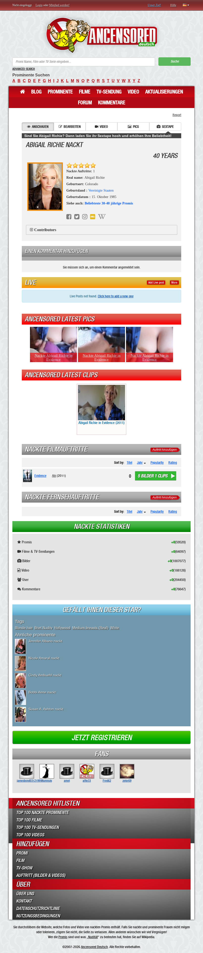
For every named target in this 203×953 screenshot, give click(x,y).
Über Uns (25, 893)
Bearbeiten (72, 127)
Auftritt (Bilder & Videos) (40, 875)
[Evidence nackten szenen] (28, 476)
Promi (21, 853)
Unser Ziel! (154, 5)
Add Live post (156, 282)
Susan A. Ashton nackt (45, 709)
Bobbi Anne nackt (42, 692)
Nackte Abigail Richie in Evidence (54, 357)
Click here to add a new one (115, 296)
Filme (84, 91)
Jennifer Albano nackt (45, 641)
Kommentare (111, 102)
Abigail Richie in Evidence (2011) (101, 423)
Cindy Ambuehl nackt (44, 675)
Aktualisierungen (164, 91)
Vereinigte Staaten (101, 190)
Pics (136, 127)
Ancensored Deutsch (94, 947)
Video (133, 91)
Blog (36, 91)
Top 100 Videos (30, 835)
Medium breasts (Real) (90, 628)
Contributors (45, 230)
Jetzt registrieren (102, 737)
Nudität (93, 937)
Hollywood (62, 628)
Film (20, 860)
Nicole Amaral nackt (43, 658)
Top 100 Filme (29, 820)
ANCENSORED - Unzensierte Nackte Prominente (101, 35)
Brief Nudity (43, 628)
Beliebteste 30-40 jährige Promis (109, 203)
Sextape (168, 127)
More (174, 282)
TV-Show (24, 868)
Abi (54, 476)
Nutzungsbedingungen (38, 916)
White (114, 628)
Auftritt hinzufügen (164, 449)
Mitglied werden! (59, 5)
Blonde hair (23, 628)
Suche (175, 61)
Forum (85, 102)
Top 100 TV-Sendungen (37, 827)
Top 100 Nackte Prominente (42, 812)
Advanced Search (23, 69)
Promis (62, 937)
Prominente (60, 91)
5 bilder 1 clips (152, 476)
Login (39, 5)
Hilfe (173, 5)
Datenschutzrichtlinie (38, 908)
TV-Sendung (109, 91)
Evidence (40, 476)
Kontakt (24, 901)
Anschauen (40, 127)
